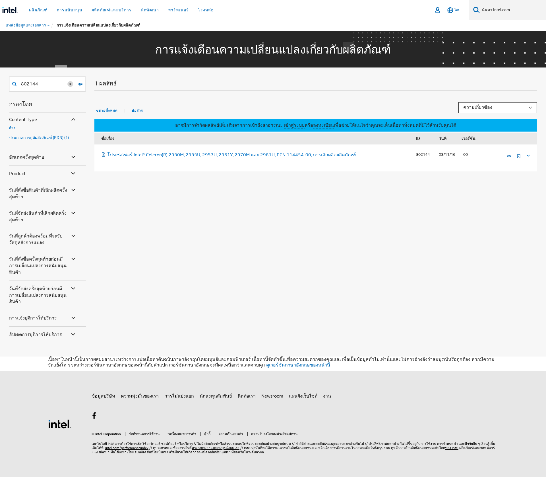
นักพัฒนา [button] (150, 10)
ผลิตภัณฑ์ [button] (38, 10)
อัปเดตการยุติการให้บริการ (35, 334)
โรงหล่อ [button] (206, 10)
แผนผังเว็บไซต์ (303, 396)
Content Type (23, 119)
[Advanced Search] (78, 84)
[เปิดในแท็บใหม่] (509, 156)
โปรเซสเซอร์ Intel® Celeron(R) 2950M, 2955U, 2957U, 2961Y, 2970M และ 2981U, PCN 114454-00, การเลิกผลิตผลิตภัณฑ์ (231, 155)
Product (17, 174)
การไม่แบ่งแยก (179, 396)
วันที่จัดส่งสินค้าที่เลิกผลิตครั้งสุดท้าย (38, 216)
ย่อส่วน (138, 110)
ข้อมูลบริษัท (103, 396)
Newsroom (272, 396)
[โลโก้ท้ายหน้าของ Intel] (59, 424)
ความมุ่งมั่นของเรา (140, 396)
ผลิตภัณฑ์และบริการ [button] (112, 10)
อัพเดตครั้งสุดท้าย (26, 157)
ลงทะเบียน (323, 125)
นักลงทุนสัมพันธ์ (216, 396)
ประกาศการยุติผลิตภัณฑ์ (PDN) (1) (39, 137)
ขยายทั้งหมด (107, 110)
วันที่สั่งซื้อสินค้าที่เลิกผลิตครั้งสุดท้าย (38, 193)
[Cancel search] (70, 84)
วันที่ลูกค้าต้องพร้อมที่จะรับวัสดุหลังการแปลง (36, 239)
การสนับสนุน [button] (69, 10)
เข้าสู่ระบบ (294, 125)
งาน (327, 396)
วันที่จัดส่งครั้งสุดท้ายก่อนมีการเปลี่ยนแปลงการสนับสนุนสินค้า (38, 295)
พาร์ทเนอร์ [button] (178, 10)
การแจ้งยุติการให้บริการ (33, 318)
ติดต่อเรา (247, 396)
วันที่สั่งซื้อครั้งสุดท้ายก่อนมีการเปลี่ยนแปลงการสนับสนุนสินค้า (38, 265)
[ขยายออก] (528, 155)
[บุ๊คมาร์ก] (518, 158)
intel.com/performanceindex (126, 448)
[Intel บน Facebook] (94, 417)
